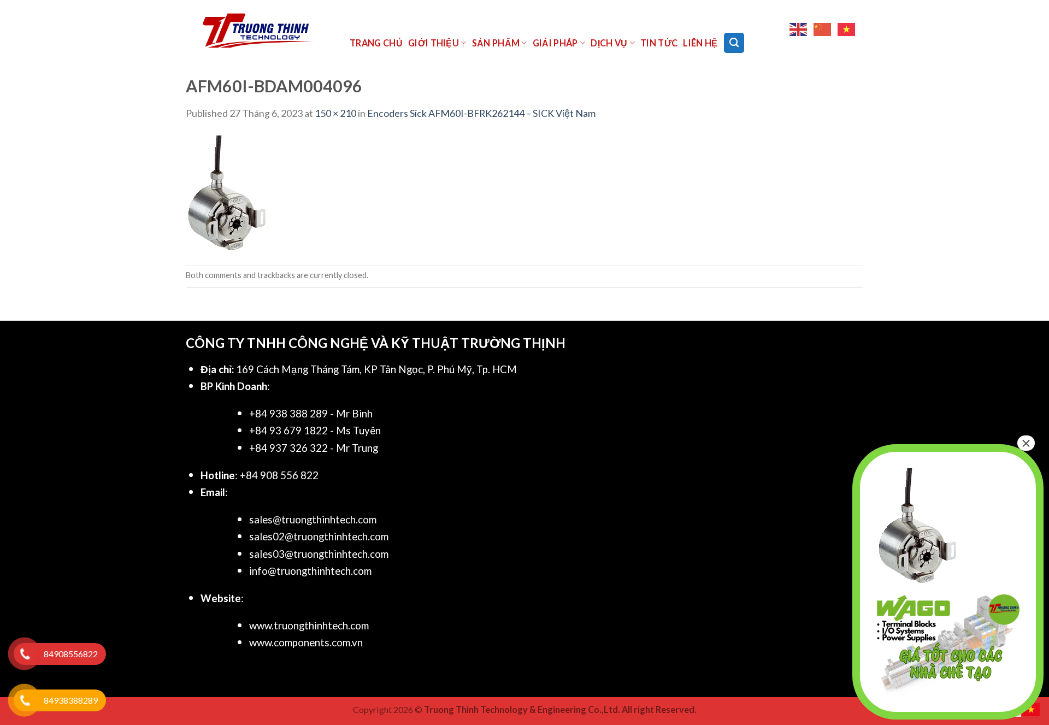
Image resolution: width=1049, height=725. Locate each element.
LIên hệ (700, 43)
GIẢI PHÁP (555, 43)
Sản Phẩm (496, 43)
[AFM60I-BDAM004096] (227, 192)
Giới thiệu (433, 43)
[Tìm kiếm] (734, 42)
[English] (798, 29)
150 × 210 (335, 113)
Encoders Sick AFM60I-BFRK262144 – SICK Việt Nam (481, 113)
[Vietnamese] (847, 29)
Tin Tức (658, 43)
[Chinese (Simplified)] (823, 29)
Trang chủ (376, 43)
